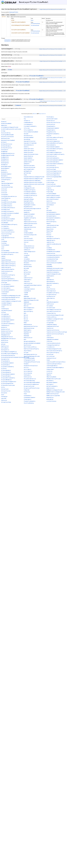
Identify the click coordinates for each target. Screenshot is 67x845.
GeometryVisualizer (29, 160)
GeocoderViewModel (29, 137)
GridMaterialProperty (29, 189)
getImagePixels (28, 171)
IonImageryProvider (29, 247)
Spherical (49, 285)
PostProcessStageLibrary (53, 174)
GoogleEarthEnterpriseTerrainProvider (34, 184)
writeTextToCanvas (51, 401)
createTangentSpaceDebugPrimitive (10, 297)
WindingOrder (50, 399)
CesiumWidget (4, 222)
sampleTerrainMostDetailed (54, 244)
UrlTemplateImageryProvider (54, 348)
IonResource (27, 249)
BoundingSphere (5, 168)
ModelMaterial (27, 332)
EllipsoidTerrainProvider (8, 385)
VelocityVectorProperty (53, 352)
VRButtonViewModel (51, 376)
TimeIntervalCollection (53, 330)
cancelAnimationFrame (7, 187)
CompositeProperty (6, 267)
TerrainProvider (51, 307)
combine (3, 256)
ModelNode (26, 335)
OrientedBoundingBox (29, 358)
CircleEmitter (5, 226)
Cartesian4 (4, 192)
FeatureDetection (28, 117)
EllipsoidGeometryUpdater (8, 374)
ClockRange (4, 241)
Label (25, 275)
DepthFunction (5, 346)
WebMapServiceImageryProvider (55, 390)
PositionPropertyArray (53, 167)
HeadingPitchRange (29, 199)
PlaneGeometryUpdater (29, 397)
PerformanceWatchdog (29, 380)
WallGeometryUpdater (52, 382)
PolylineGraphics (51, 150)
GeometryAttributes (29, 150)
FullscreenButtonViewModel (31, 131)
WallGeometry (50, 380)
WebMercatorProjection (53, 393)
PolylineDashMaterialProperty (55, 143)
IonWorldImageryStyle (29, 251)
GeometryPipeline (28, 156)
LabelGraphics (27, 279)
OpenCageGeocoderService (30, 354)
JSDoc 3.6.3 (35, 113)
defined (3, 344)
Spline (48, 287)
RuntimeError (50, 236)
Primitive (49, 178)
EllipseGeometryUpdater (7, 363)
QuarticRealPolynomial (53, 199)
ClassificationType (6, 233)
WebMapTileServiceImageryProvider (56, 391)
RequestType (50, 231)
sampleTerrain (50, 242)
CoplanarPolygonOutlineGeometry (9, 280)
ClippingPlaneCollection (7, 237)
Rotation (49, 234)
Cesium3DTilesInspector (7, 211)
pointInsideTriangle (52, 118)
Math (25, 313)
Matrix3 (26, 317)
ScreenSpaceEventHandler (53, 257)
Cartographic (4, 194)
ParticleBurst (27, 369)
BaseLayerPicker (5, 138)
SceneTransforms (51, 253)
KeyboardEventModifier (30, 261)
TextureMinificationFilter (54, 311)
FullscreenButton (28, 130)
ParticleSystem (28, 373)
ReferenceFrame (51, 219)
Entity (3, 387)
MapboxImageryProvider (30, 298)
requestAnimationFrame (53, 225)
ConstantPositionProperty (8, 275)
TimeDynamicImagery (52, 324)
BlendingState (5, 162)
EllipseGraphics (5, 364)
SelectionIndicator (52, 261)
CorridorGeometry (5, 284)
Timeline (49, 335)
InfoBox (26, 231)
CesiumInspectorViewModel (8, 218)
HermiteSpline (27, 210)
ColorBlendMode (5, 250)
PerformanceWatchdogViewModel (32, 382)
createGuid (4, 293)
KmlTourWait (27, 274)
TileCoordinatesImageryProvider (55, 315)
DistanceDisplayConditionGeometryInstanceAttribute (15, 357)
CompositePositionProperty (8, 265)
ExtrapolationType (6, 402)
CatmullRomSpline (5, 198)
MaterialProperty (28, 311)
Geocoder (26, 133)
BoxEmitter (4, 170)
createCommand (5, 291)
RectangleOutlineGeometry (53, 218)
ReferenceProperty (51, 221)
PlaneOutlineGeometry (29, 401)
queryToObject (50, 204)
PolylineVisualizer (52, 156)
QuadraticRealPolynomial (53, 195)
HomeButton (27, 212)
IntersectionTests (29, 240)
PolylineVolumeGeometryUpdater (55, 160)
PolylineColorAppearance (53, 141)
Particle (26, 367)
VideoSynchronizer (51, 358)
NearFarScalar (27, 345)
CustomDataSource (5, 316)
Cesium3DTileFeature (6, 205)
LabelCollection (28, 277)
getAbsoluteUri (28, 161)
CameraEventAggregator (7, 183)
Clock (2, 239)
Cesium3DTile (4, 200)
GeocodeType (27, 139)
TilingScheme (50, 322)
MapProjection (27, 304)
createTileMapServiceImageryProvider (11, 301)
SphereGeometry (51, 281)
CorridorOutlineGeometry (7, 290)
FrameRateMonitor (28, 122)
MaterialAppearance (29, 307)
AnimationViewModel (6, 123)
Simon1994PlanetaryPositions (54, 270)
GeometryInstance (28, 152)
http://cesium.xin (42, 113)
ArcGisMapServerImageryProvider (9, 127)
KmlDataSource (27, 264)
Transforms (49, 341)
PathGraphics (27, 375)
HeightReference (28, 206)
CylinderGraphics (5, 321)
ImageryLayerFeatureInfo (30, 223)
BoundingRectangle (6, 166)
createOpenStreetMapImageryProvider (11, 295)
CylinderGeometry (5, 318)
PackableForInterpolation (31, 365)
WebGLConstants (51, 388)
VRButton (49, 375)
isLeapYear (27, 255)
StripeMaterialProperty (53, 292)
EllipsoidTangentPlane (7, 383)
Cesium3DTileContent (6, 204)
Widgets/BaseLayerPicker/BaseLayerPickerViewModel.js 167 (52, 82)
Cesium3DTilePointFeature (8, 207)
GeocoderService (28, 135)
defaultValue (4, 342)
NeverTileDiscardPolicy (30, 347)
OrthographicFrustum (29, 360)
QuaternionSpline (51, 203)
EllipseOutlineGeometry (7, 366)
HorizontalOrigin (28, 216)
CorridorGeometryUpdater (7, 286)
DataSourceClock (5, 329)
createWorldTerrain (6, 305)
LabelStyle (27, 281)
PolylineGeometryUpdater (53, 146)
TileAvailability (51, 313)
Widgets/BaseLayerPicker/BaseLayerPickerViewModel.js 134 (52, 55)
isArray (26, 253)
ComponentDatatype (6, 260)
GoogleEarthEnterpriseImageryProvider (34, 176)
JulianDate (27, 259)
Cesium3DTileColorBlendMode (8, 202)
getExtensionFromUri (29, 165)
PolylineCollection (52, 139)
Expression (4, 400)
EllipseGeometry (5, 361)
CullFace (3, 312)
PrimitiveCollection (52, 180)
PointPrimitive (51, 120)
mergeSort (26, 320)
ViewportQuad (50, 369)
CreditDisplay (5, 308)
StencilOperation (51, 290)
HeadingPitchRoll (28, 201)
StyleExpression (51, 296)
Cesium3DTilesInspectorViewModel (10, 213)
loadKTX (26, 294)
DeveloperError (7, 39)
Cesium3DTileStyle (6, 215)
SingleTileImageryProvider (54, 274)
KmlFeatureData (28, 266)
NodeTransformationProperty (31, 348)
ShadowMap (49, 264)
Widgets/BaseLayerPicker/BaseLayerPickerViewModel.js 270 (52, 105)
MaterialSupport (28, 309)
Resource (49, 232)
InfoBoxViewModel (28, 232)
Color (2, 248)
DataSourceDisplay (6, 333)
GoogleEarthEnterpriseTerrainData (33, 182)
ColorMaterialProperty (7, 254)
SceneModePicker (51, 249)
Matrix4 (26, 319)
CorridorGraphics (5, 288)
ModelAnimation (28, 324)
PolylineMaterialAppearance (54, 152)
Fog (25, 118)
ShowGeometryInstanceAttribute (55, 268)
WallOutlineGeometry (52, 386)
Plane (25, 393)
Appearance (4, 125)
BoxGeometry (4, 172)
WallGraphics (50, 384)
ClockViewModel (5, 245)
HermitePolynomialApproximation (32, 208)
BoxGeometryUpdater (6, 174)
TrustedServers (51, 347)
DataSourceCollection (7, 331)
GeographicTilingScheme (30, 143)
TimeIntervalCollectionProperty (55, 333)
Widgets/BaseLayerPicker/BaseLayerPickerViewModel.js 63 (52, 101)
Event (2, 394)
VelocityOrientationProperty (54, 350)
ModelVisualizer (28, 337)
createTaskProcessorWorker (8, 299)
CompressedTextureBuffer (7, 269)
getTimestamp (27, 173)
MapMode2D (26, 302)
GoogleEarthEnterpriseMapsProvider (33, 178)
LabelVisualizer (28, 283)
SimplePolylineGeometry (53, 272)
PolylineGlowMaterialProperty (55, 148)
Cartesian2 (4, 189)
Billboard (3, 142)
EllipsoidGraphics (6, 376)
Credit (3, 306)
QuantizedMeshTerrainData (53, 197)
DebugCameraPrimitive (7, 336)
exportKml (3, 398)
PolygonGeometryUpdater (53, 128)
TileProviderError (51, 320)
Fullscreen (27, 128)
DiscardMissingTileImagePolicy (9, 353)
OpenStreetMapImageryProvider (32, 356)
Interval (26, 242)
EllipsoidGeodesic (6, 370)
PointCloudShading (29, 403)
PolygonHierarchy (51, 131)
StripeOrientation (51, 294)
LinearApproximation (29, 289)
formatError (27, 120)
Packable (26, 363)
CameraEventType (5, 185)
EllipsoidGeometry (6, 372)
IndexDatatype (27, 229)
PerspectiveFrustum (29, 386)
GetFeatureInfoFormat (29, 167)
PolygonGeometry (51, 126)
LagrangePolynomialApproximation (33, 285)
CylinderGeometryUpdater (7, 319)
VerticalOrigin (51, 356)
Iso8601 (26, 257)
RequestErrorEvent (51, 227)
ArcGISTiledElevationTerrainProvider (11, 129)
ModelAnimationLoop (29, 328)
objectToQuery (27, 350)
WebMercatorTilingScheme (53, 395)
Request (49, 223)
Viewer (48, 360)
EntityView (4, 392)
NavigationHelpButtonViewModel (32, 343)
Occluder (26, 352)
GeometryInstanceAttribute (31, 154)
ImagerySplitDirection (30, 227)
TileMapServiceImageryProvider (55, 319)
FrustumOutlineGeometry (30, 126)
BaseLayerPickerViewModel (8, 140)
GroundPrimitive (28, 197)
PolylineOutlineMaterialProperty (55, 154)
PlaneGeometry (27, 395)
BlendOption (4, 164)
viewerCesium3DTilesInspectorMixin (56, 362)
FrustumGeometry (28, 124)
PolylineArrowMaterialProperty (55, 137)
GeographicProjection (29, 141)
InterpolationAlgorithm (30, 234)
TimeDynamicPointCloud (53, 326)
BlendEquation (5, 159)
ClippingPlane (5, 235)
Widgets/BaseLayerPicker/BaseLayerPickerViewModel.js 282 (52, 69)
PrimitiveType (50, 182)
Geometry (26, 146)
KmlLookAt (26, 268)
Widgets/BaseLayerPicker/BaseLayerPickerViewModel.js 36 (52, 9)
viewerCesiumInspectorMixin (54, 363)
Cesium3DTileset (5, 209)
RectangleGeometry (51, 212)
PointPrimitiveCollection (53, 122)
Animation (3, 121)
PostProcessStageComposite (54, 173)
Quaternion (49, 201)
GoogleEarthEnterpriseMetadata (32, 180)
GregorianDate (27, 186)
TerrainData (50, 305)
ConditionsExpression (7, 271)
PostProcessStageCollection (54, 171)
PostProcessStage (51, 169)
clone (2, 247)
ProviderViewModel (35, 23)
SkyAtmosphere (50, 275)
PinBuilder (27, 390)
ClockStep (3, 243)
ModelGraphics (27, 330)
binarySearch (4, 149)
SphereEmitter (50, 279)
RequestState (50, 229)
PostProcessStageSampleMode (54, 176)
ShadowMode (49, 266)
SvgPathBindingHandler (53, 302)
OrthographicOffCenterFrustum (32, 362)
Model (25, 322)
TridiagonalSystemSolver (53, 345)
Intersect (26, 236)
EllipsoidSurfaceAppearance (8, 381)
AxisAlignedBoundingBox (7, 134)
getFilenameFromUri (29, 169)
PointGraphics (50, 117)
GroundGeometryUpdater (30, 191)
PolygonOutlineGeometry (53, 133)
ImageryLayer (27, 219)
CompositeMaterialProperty (8, 263)
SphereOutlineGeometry (53, 283)
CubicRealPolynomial (6, 310)
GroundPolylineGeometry (30, 193)
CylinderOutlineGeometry (7, 323)
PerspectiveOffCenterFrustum (31, 388)
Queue (48, 206)
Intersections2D (28, 238)
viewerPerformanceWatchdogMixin (55, 367)
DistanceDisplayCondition (8, 355)
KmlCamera (26, 262)
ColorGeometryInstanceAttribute (9, 252)
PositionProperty (51, 165)
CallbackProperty (5, 179)
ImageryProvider (28, 225)
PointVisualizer (51, 124)
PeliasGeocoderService (30, 378)
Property (49, 188)
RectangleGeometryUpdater (53, 214)
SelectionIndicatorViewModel (54, 262)
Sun (47, 300)
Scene (48, 246)
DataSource (4, 327)
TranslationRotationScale (53, 343)
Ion (25, 244)
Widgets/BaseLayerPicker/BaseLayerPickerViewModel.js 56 (52, 77)
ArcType (3, 131)
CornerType (4, 282)
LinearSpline (27, 290)
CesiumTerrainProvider (7, 220)
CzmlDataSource (5, 325)
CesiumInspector (5, 217)
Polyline (49, 135)
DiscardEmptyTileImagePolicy (9, 351)
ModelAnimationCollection (31, 326)
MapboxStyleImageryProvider (31, 300)
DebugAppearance (5, 334)
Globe (32, 20)
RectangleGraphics (51, 216)
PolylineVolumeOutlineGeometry (55, 163)
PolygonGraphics (51, 130)
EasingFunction (5, 359)
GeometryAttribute (29, 148)
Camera (3, 181)
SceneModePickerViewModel (53, 251)
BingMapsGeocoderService (7, 153)
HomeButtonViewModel (29, 214)
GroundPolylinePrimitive (30, 195)
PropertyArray (50, 189)
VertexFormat (50, 354)
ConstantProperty (5, 276)
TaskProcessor (50, 304)
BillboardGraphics (6, 146)
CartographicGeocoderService (9, 196)
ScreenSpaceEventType (52, 259)
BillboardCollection (6, 144)
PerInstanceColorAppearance (31, 384)
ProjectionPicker (51, 184)
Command (18, 105)
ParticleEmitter (28, 371)
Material (26, 305)
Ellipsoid (3, 368)
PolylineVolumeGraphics (53, 161)
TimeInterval (50, 328)
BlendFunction (5, 161)
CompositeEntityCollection (8, 262)
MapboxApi (26, 296)
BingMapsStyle (5, 157)
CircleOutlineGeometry (7, 230)
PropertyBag (50, 191)
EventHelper (4, 396)
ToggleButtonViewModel (53, 339)
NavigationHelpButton (29, 341)
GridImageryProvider (29, 188)
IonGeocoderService (29, 246)
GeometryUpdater (28, 158)
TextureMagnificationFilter (54, 309)
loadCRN (26, 292)
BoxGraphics (4, 175)
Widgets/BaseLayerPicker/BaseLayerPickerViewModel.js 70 (52, 61)
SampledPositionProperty (53, 238)
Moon (25, 339)
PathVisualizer (28, 376)
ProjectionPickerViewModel (54, 186)
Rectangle (49, 210)
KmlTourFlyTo (27, 272)
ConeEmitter (4, 273)
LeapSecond (27, 287)
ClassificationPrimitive (7, 232)
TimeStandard (50, 337)
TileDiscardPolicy (51, 317)
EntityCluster (5, 389)
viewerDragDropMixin (52, 365)
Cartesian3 (4, 190)
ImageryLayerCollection (30, 221)
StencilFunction (51, 289)
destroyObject (5, 348)
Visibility (49, 371)
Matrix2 (26, 315)
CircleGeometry (5, 228)
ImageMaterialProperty (30, 218)
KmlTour (26, 270)
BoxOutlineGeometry (6, 177)
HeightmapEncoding (29, 203)
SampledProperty (51, 240)
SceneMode (49, 247)
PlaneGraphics (27, 399)
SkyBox (48, 277)
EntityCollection (5, 391)
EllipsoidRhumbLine (6, 379)
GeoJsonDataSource (29, 145)
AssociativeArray (5, 132)
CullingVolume (5, 314)
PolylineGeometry (51, 145)
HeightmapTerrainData (29, 204)
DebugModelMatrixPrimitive (8, 338)
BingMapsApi (4, 151)
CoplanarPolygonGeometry (7, 278)
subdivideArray (51, 298)
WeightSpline (50, 397)
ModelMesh (26, 333)
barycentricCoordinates (7, 136)
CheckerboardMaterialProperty (9, 224)
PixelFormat (27, 391)
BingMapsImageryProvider (7, 155)
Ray (47, 208)
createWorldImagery (6, 303)
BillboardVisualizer (6, 147)
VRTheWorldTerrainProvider (54, 378)
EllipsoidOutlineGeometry (8, 377)
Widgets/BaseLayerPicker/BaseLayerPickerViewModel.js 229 (52, 90)
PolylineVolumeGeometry (53, 158)
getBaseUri (27, 163)
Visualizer (49, 373)
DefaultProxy (4, 340)
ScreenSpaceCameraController (54, 255)
